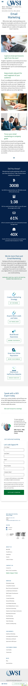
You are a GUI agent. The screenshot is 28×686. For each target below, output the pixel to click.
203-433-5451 (12, 517)
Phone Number (7, 465)
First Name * (7, 447)
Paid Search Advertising (11, 608)
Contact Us (8, 568)
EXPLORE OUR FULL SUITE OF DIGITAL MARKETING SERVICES (14, 278)
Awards (7, 557)
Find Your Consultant (20, 683)
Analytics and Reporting (11, 623)
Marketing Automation (11, 613)
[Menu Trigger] (2, 2)
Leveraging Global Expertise (12, 636)
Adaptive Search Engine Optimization (14, 611)
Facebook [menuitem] (10, 527)
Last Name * (7, 453)
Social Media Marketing (11, 603)
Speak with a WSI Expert (11, 641)
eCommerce (8, 595)
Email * (5, 459)
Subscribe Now (9, 663)
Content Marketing (10, 598)
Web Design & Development (12, 593)
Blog (7, 660)
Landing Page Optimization (11, 590)
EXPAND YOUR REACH (14, 340)
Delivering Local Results (11, 638)
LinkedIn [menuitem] (10, 529)
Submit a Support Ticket (12, 573)
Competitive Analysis (10, 585)
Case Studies (8, 649)
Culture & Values (9, 559)
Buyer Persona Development (12, 588)
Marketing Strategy (10, 583)
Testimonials (8, 652)
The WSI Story (9, 552)
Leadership (8, 554)
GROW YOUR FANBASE (14, 359)
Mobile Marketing (10, 618)
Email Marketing (9, 616)
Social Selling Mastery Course (12, 606)
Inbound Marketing (10, 600)
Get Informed (14, 303)
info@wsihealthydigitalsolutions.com (13, 520)
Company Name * (8, 472)
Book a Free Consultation (11, 570)
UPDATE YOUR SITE (14, 377)
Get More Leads (14, 321)
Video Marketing (9, 621)
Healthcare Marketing (10, 633)
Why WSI (8, 549)
